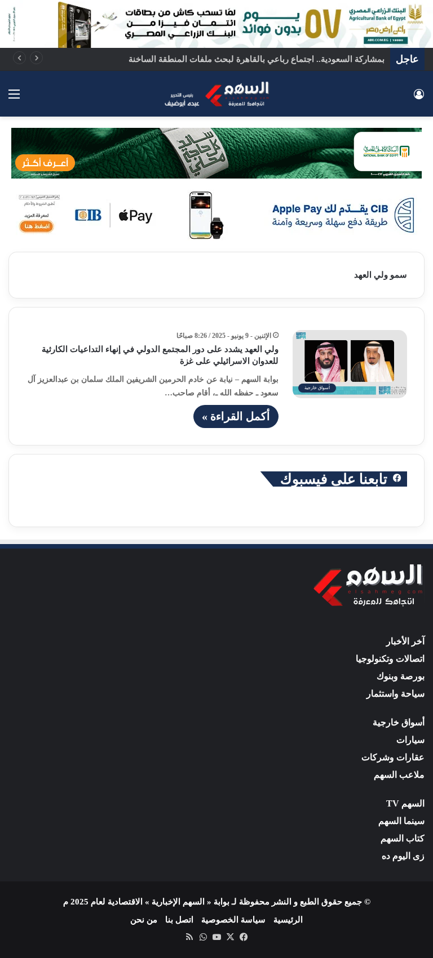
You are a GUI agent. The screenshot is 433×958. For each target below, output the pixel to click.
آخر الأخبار (405, 641)
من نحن (143, 919)
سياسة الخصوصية (233, 919)
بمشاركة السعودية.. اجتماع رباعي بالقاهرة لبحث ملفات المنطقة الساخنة (257, 59)
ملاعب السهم (399, 774)
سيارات (410, 740)
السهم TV (405, 803)
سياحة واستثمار (395, 693)
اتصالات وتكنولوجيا (390, 658)
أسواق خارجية (399, 722)
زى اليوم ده (403, 856)
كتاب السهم (403, 838)
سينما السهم (401, 821)
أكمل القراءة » (236, 416)
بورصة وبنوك (401, 676)
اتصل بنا (179, 919)
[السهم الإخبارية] (216, 93)
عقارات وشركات (393, 757)
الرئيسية (288, 919)
